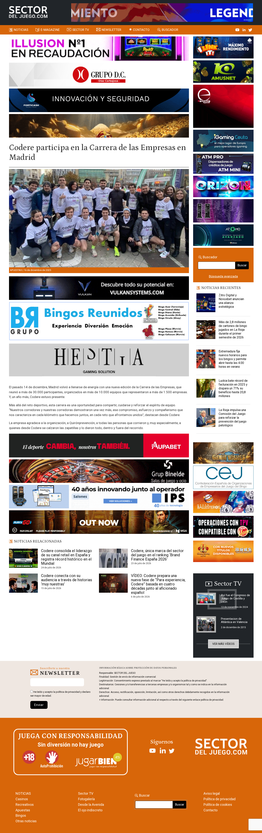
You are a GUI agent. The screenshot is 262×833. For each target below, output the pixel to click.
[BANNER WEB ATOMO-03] (223, 236)
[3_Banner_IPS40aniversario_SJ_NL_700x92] (99, 497)
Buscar (242, 265)
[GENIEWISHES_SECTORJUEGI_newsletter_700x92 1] (99, 126)
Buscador (170, 30)
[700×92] (99, 523)
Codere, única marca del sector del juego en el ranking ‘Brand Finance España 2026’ (157, 555)
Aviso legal (212, 793)
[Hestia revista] (99, 361)
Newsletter (111, 30)
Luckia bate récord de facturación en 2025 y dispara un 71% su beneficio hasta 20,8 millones (233, 388)
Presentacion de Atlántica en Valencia (234, 620)
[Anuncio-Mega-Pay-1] (223, 164)
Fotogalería (86, 799)
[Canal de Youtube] (238, 30)
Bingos (21, 815)
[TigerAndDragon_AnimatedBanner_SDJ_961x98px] (162, 12)
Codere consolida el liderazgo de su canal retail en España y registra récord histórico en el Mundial (66, 557)
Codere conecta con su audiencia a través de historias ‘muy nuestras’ (66, 580)
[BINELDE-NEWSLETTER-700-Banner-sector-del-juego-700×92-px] (99, 472)
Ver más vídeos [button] (223, 644)
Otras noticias (26, 821)
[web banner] (223, 107)
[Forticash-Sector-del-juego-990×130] (99, 101)
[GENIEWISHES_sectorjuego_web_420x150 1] (223, 453)
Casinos (22, 799)
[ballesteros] (223, 503)
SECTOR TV (80, 30)
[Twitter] (250, 30)
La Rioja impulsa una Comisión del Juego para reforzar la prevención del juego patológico (232, 417)
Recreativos (25, 805)
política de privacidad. (212, 699)
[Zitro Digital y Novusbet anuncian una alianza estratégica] (205, 303)
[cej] (223, 478)
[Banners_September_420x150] (223, 552)
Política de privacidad (220, 799)
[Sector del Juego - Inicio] (28, 12)
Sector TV (85, 793)
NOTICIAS (23, 793)
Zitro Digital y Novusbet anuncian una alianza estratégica (231, 301)
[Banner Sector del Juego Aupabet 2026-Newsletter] (99, 446)
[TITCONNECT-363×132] (223, 527)
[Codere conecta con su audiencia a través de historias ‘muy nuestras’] (23, 583)
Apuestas (16, 270)
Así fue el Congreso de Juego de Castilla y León (235, 598)
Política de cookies (218, 805)
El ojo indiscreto (90, 810)
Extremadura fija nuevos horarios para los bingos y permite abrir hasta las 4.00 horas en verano (233, 359)
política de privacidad (68, 691)
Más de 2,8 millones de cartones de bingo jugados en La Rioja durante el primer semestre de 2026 (233, 329)
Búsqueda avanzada (223, 276)
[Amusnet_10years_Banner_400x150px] (223, 72)
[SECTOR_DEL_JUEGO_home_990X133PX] (99, 49)
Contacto (141, 30)
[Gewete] (223, 211)
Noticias (21, 30)
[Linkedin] (244, 30)
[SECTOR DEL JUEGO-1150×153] (99, 75)
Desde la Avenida (91, 805)
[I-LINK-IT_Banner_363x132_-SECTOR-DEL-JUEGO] (223, 48)
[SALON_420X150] (223, 187)
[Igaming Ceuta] (223, 141)
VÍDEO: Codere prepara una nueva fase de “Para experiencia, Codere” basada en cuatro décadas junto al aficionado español (158, 584)
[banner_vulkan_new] (99, 289)
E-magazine (50, 30)
